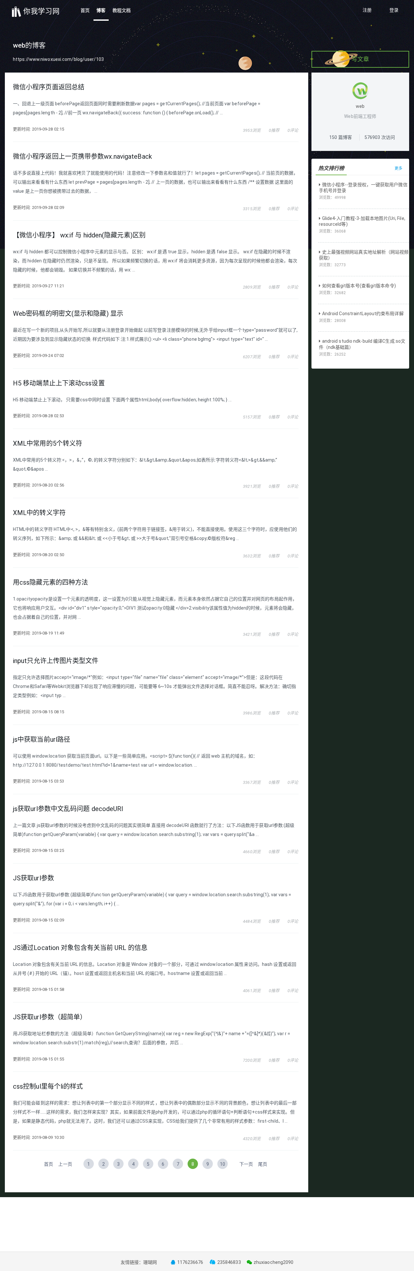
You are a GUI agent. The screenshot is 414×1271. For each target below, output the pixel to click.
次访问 (380, 137)
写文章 (360, 59)
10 (222, 1164)
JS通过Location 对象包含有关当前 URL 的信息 (80, 948)
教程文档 (122, 10)
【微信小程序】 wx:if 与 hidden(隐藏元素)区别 (79, 235)
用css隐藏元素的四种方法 (50, 582)
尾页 (262, 1164)
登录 (393, 10)
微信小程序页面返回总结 (48, 87)
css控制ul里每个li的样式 (48, 1086)
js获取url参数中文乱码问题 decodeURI (68, 809)
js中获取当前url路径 (41, 739)
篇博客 (340, 137)
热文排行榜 (331, 168)
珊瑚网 (150, 1262)
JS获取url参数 (33, 878)
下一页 (246, 1164)
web (360, 106)
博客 (100, 10)
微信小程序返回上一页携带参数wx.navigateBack (82, 156)
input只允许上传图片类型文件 (56, 661)
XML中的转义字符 (39, 513)
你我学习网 (41, 11)
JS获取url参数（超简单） (49, 1017)
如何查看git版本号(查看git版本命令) (359, 285)
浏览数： (332, 197)
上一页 (65, 1164)
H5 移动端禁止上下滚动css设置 (59, 383)
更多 (398, 168)
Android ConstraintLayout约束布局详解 (363, 313)
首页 (85, 10)
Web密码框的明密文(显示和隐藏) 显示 (68, 313)
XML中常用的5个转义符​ (47, 443)
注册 (367, 10)
